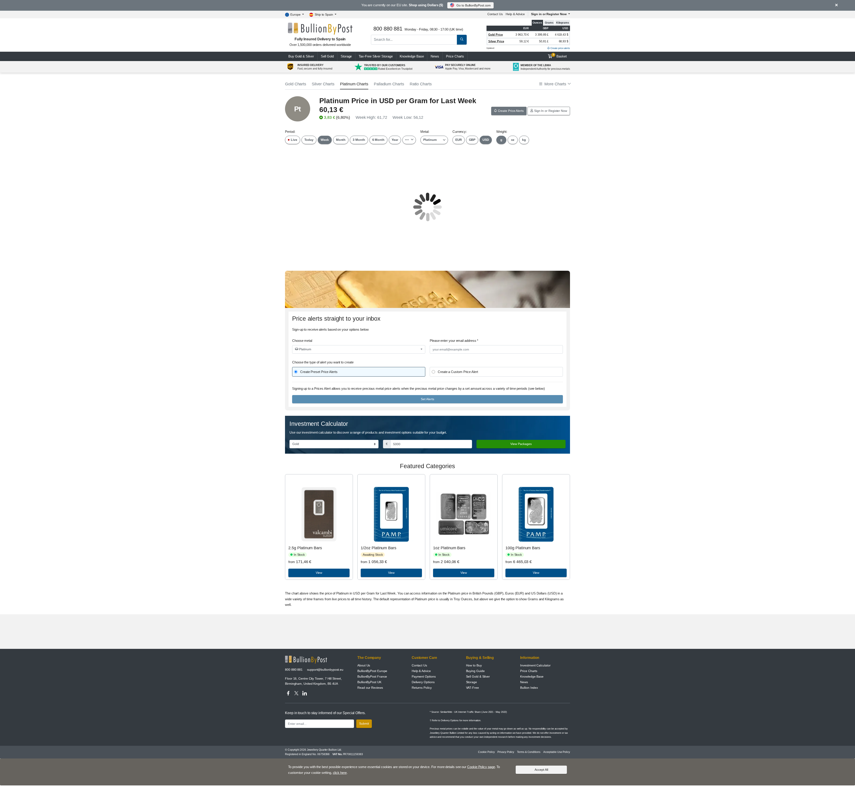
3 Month (359, 139)
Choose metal (302, 340)
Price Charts (528, 671)
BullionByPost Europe (372, 671)
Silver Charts (323, 84)
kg (524, 139)
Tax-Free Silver (376, 56)
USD (485, 139)
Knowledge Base (412, 56)
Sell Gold (327, 56)
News (435, 56)
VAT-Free (472, 687)
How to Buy (474, 665)
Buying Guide (475, 671)
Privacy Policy (505, 752)
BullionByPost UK (369, 682)
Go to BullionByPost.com (473, 5)
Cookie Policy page (481, 767)
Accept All (541, 769)
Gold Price (495, 34)
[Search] (462, 40)
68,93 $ (563, 41)
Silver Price (496, 41)
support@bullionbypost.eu (325, 669)
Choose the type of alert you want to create (323, 362)
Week (325, 139)
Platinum (304, 349)
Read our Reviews (370, 687)
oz (513, 139)
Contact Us (419, 665)
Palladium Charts (389, 84)
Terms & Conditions (528, 752)
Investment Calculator (535, 665)
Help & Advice (515, 14)
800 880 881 (294, 669)
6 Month (378, 139)
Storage (346, 56)
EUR (458, 139)
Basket (560, 55)
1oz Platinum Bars (449, 548)
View (319, 572)
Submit (364, 723)
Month (341, 139)
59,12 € (524, 41)
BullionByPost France (372, 676)
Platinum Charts (354, 84)
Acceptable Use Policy (556, 752)
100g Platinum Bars (522, 548)
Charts (455, 56)
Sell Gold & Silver (478, 676)
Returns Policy (422, 687)
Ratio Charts (421, 84)
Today (309, 139)
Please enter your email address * (454, 340)
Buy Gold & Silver (301, 56)
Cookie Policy (486, 752)
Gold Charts (295, 84)
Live (293, 139)
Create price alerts (560, 48)
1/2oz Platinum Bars (378, 548)
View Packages (521, 444)
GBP (472, 139)
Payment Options (424, 676)
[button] (554, 84)
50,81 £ (543, 41)
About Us (363, 665)
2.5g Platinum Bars (305, 548)
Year (395, 139)
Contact (495, 14)
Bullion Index (529, 687)
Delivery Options (423, 682)
